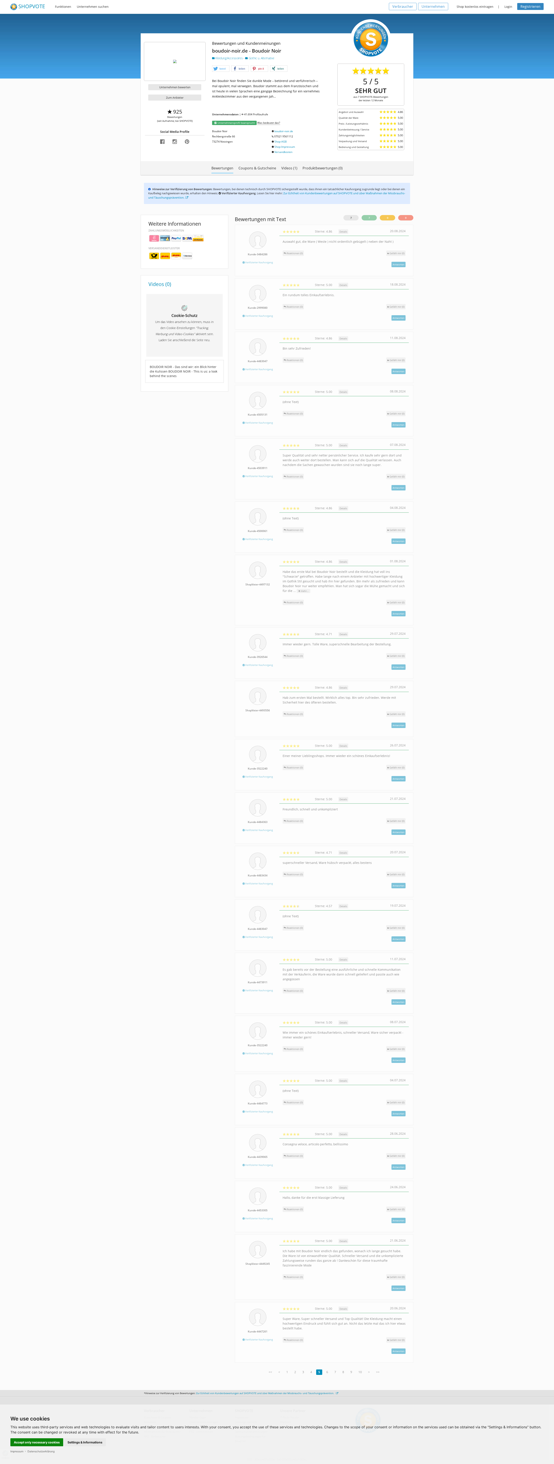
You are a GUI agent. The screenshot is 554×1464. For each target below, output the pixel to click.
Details (343, 231)
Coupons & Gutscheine (257, 168)
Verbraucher (402, 6)
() (397, 253)
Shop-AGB (280, 141)
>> (378, 1372)
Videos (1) (289, 168)
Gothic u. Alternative (261, 58)
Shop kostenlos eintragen (475, 7)
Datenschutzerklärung (41, 1451)
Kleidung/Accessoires (229, 58)
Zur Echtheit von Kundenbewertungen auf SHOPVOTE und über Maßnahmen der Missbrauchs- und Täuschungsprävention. (265, 1393)
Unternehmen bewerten (174, 87)
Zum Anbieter (175, 98)
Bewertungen (222, 168)
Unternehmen (433, 6)
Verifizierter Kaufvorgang (259, 262)
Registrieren (530, 6)
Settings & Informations (85, 1442)
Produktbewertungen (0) (323, 168)
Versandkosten (283, 152)
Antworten (398, 264)
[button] (220, 69)
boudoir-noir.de (283, 131)
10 (360, 1372)
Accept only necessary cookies (37, 1442)
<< (270, 1372)
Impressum (16, 1451)
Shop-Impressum (284, 147)
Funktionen (63, 7)
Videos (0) (159, 284)
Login (508, 7)
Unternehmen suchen (93, 7)
